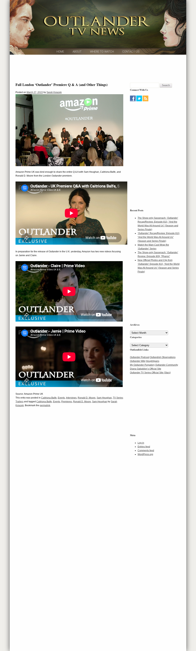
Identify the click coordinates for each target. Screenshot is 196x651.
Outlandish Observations (163, 357)
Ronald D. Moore (87, 397)
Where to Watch (102, 51)
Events (61, 397)
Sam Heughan (104, 397)
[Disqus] (69, 469)
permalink (45, 405)
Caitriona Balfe (49, 397)
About (77, 51)
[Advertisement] (98, 68)
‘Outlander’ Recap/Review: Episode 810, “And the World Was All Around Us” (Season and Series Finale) (159, 237)
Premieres (66, 401)
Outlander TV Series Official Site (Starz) (150, 372)
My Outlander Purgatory (142, 365)
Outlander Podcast (139, 357)
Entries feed (144, 446)
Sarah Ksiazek (54, 92)
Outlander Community (166, 365)
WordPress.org (145, 454)
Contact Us (131, 51)
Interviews (71, 397)
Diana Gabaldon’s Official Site (145, 368)
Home (60, 51)
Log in (141, 442)
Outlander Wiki (137, 361)
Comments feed (146, 450)
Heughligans (152, 361)
